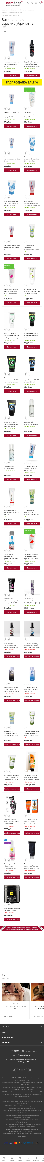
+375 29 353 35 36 (17, 1051)
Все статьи (5, 978)
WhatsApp (30, 1070)
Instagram (14, 1070)
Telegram (19, 1070)
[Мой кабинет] (36, 3)
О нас (4, 1032)
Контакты (6, 1043)
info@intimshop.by (24, 1055)
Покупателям (8, 1037)
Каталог (5, 1027)
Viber (24, 1070)
